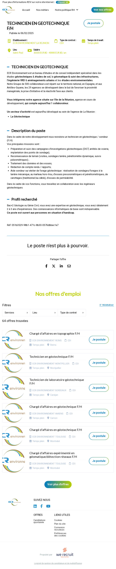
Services (9, 312)
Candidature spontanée (39, 521)
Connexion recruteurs (59, 528)
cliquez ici (62, 2)
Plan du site (60, 524)
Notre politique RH (65, 9)
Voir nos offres (102, 9)
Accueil (26, 9)
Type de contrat (68, 312)
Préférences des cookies (60, 534)
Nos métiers (42, 9)
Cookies (58, 520)
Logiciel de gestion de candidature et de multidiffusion (58, 563)
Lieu (34, 312)
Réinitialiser (108, 305)
